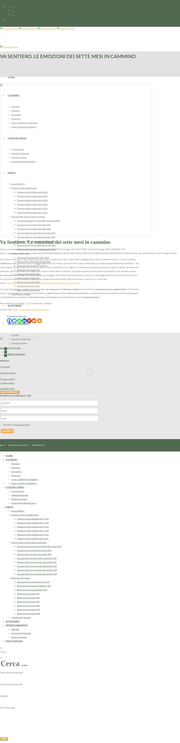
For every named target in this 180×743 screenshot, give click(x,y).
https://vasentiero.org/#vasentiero (30, 309)
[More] (40, 320)
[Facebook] (9, 320)
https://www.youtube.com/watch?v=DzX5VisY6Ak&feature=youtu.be (43, 283)
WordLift (51, 445)
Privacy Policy (22, 424)
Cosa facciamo (8, 373)
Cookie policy (7, 383)
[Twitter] (14, 320)
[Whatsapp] (19, 320)
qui (26, 303)
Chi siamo (5, 366)
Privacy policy (7, 379)
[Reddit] (34, 320)
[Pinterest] (29, 320)
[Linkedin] (24, 320)
